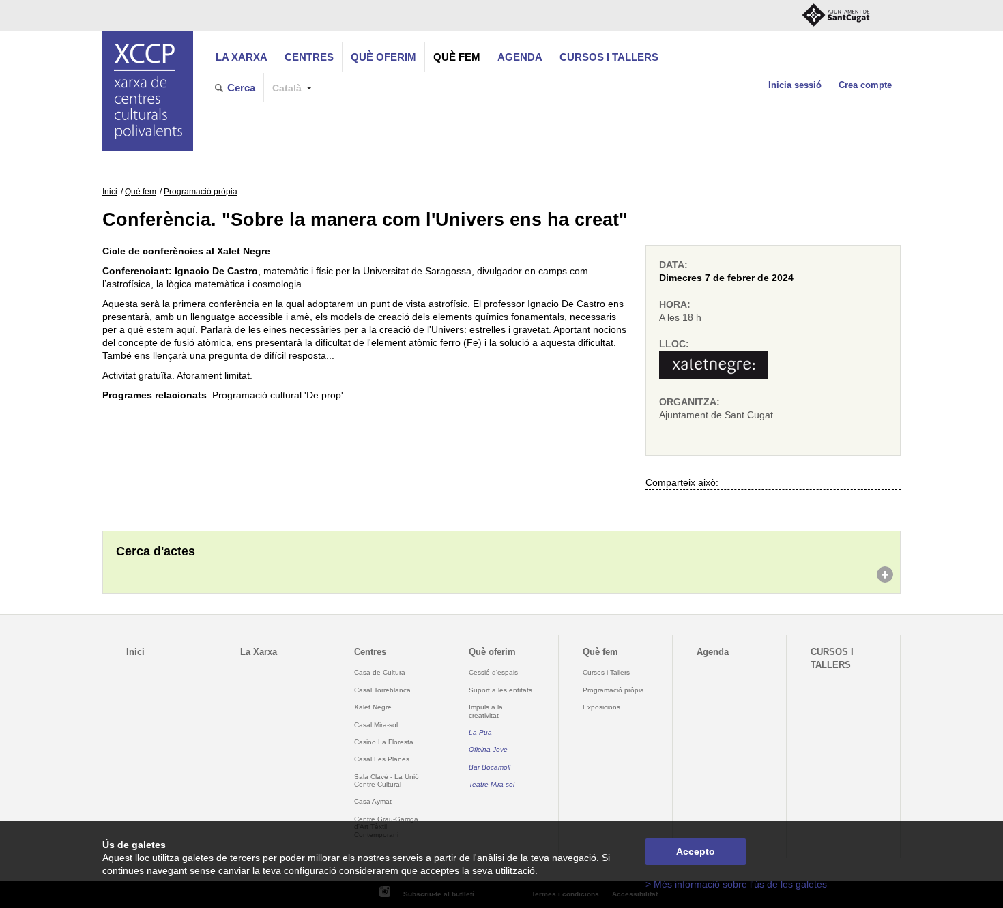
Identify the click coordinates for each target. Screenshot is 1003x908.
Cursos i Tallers (606, 672)
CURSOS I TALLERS (608, 57)
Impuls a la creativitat (486, 710)
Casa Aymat (373, 801)
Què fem (456, 57)
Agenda (519, 57)
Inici (109, 191)
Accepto (695, 852)
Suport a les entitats (500, 690)
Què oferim (383, 57)
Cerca (241, 87)
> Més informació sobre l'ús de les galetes (736, 884)
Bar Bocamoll (489, 767)
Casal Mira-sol (376, 725)
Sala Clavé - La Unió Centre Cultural (386, 780)
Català (287, 88)
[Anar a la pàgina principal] (147, 91)
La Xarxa (241, 57)
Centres (309, 57)
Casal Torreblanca (382, 690)
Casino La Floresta (383, 742)
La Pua (480, 732)
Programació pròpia (200, 191)
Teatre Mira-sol (491, 784)
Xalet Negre (373, 707)
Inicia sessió (795, 85)
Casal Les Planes (381, 759)
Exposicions (601, 707)
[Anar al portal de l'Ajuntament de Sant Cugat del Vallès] (836, 15)
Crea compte (865, 85)
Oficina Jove (488, 749)
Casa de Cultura (379, 672)
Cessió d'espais (493, 672)
